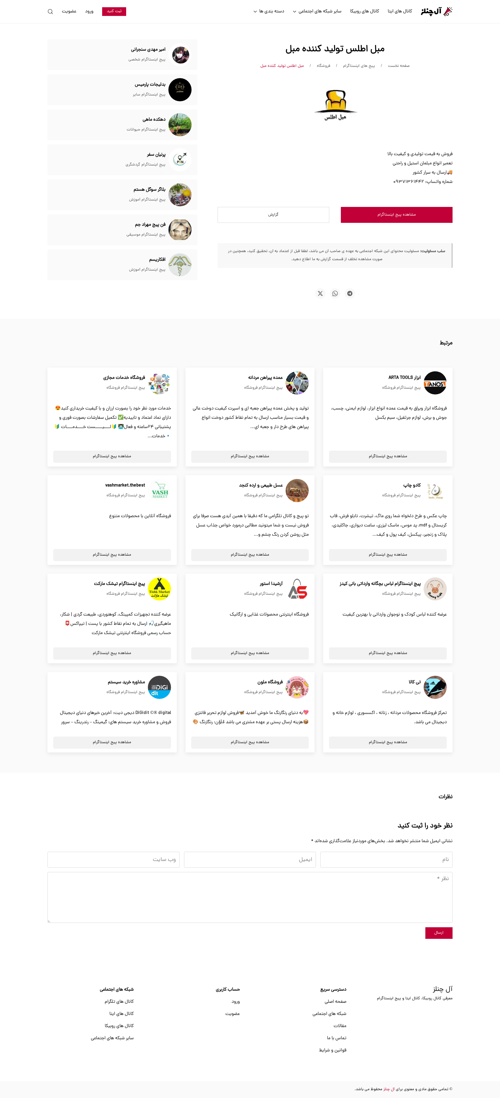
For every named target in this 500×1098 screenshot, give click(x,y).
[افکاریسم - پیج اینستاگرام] (180, 265)
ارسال (439, 933)
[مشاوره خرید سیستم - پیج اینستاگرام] (159, 687)
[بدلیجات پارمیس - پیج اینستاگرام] (180, 90)
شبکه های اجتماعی (329, 1014)
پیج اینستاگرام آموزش (147, 200)
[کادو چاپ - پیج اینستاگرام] (435, 490)
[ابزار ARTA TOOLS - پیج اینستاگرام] (435, 383)
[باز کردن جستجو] (50, 11)
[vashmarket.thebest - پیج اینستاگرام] (159, 490)
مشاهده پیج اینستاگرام (397, 215)
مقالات (340, 1026)
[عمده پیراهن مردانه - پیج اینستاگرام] (297, 383)
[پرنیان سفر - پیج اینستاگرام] (180, 160)
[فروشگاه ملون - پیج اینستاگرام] (297, 687)
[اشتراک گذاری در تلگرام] (350, 293)
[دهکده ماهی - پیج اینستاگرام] (180, 125)
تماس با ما (336, 1038)
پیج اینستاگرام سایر (149, 95)
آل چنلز (443, 989)
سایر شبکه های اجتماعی (112, 1038)
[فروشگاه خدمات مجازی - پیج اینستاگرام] (159, 383)
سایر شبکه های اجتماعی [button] (320, 11)
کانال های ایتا (400, 11)
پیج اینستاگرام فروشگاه (401, 388)
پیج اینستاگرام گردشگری (146, 165)
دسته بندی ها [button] (271, 11)
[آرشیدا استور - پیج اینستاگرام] (297, 589)
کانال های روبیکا (364, 11)
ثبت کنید (114, 11)
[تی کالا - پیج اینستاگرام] (435, 687)
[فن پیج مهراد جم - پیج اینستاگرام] (180, 230)
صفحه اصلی (335, 1001)
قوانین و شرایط (332, 1050)
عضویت (69, 11)
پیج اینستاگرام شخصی (147, 60)
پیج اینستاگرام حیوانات (146, 130)
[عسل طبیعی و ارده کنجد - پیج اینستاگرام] (297, 490)
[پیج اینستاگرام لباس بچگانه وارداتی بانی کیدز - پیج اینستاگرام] (435, 589)
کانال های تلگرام (119, 1001)
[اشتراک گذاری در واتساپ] (335, 293)
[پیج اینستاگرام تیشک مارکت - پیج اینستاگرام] (159, 589)
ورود (89, 11)
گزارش (273, 215)
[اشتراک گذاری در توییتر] (320, 293)
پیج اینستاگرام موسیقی (146, 235)
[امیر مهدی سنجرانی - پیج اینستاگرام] (180, 55)
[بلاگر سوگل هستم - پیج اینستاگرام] (180, 195)
